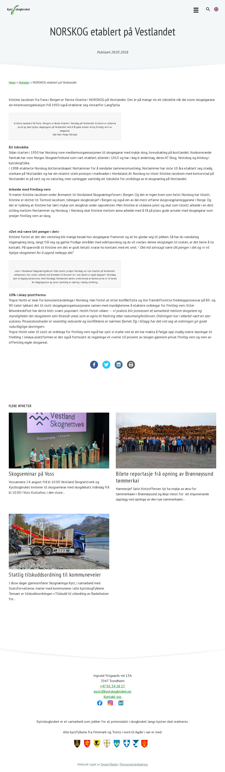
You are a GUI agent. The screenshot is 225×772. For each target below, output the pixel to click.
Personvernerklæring (134, 764)
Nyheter (24, 82)
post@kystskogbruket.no (112, 691)
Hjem (12, 82)
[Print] (131, 367)
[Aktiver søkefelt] (208, 9)
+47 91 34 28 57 (112, 686)
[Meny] (196, 10)
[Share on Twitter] (106, 367)
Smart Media (109, 764)
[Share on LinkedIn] (119, 367)
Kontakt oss (112, 696)
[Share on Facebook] (94, 367)
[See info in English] (216, 10)
